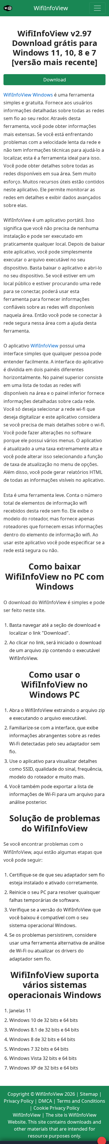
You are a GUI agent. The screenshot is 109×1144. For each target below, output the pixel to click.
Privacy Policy (18, 1101)
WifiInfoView (51, 8)
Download (54, 79)
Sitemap (89, 1094)
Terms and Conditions (81, 1101)
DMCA (45, 1101)
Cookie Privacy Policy (56, 1108)
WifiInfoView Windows (28, 95)
